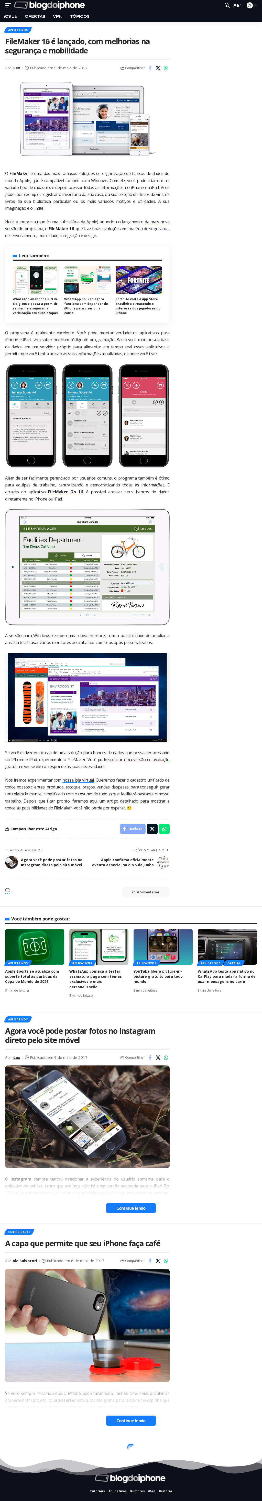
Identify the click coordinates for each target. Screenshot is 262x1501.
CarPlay (234, 963)
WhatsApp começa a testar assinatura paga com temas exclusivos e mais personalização (95, 979)
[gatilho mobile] (9, 5)
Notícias (15, 1444)
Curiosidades (19, 1232)
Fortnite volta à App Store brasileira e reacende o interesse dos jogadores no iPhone (138, 306)
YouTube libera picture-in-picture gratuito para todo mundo (158, 976)
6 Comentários (148, 892)
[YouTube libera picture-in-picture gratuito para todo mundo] (163, 947)
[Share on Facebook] (150, 68)
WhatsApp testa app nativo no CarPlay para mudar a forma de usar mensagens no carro (227, 976)
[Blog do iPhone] (50, 5)
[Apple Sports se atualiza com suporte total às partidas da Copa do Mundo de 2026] (34, 947)
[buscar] (227, 5)
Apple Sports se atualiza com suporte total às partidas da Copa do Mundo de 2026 (32, 976)
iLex (16, 67)
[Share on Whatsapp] (166, 68)
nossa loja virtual (78, 780)
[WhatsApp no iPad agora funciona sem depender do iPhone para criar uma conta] (87, 280)
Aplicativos (18, 30)
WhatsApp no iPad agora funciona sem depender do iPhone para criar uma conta (86, 306)
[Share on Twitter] (158, 68)
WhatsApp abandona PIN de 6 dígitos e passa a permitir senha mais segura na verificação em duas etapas (35, 306)
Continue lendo (131, 1208)
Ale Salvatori (25, 1260)
